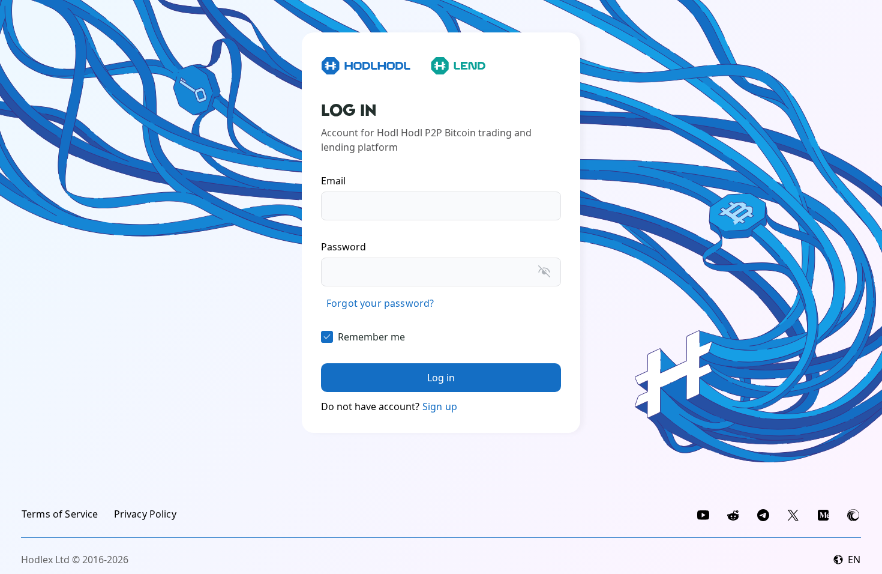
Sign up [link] (439, 406)
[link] (380, 303)
